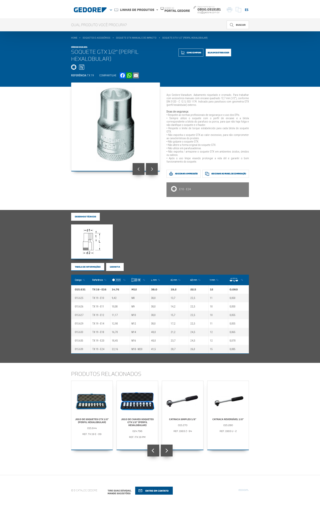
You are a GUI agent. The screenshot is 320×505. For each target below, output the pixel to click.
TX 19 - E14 (98, 323)
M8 (133, 298)
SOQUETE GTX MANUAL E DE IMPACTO (136, 38)
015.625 (79, 298)
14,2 (173, 306)
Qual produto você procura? (99, 25)
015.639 (79, 349)
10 (211, 306)
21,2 (173, 332)
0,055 (232, 315)
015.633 (79, 332)
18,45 (115, 340)
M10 (133, 315)
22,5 (193, 289)
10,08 (115, 306)
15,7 (173, 315)
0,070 (233, 340)
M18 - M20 (136, 349)
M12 (134, 289)
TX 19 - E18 (98, 332)
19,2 (173, 289)
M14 (133, 332)
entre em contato (157, 490)
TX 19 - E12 (98, 315)
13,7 (173, 298)
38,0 (154, 289)
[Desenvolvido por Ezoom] (243, 491)
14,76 (115, 289)
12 (211, 289)
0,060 (234, 289)
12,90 (115, 323)
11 (211, 298)
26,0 (192, 349)
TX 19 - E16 (99, 289)
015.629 (79, 323)
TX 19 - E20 (98, 340)
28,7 (173, 349)
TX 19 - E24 (98, 349)
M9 (133, 306)
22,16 (115, 349)
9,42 (114, 298)
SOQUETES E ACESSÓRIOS (96, 38)
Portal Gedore (177, 9)
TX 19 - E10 (98, 298)
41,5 (153, 349)
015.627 (79, 315)
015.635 (79, 340)
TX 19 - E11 (98, 306)
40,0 (153, 332)
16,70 (115, 332)
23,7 (173, 340)
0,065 (232, 332)
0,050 (232, 298)
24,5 (192, 332)
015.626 (79, 306)
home (74, 38)
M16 (133, 340)
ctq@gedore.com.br (208, 12)
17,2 (173, 323)
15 (211, 349)
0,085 (232, 349)
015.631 (80, 289)
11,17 (115, 315)
